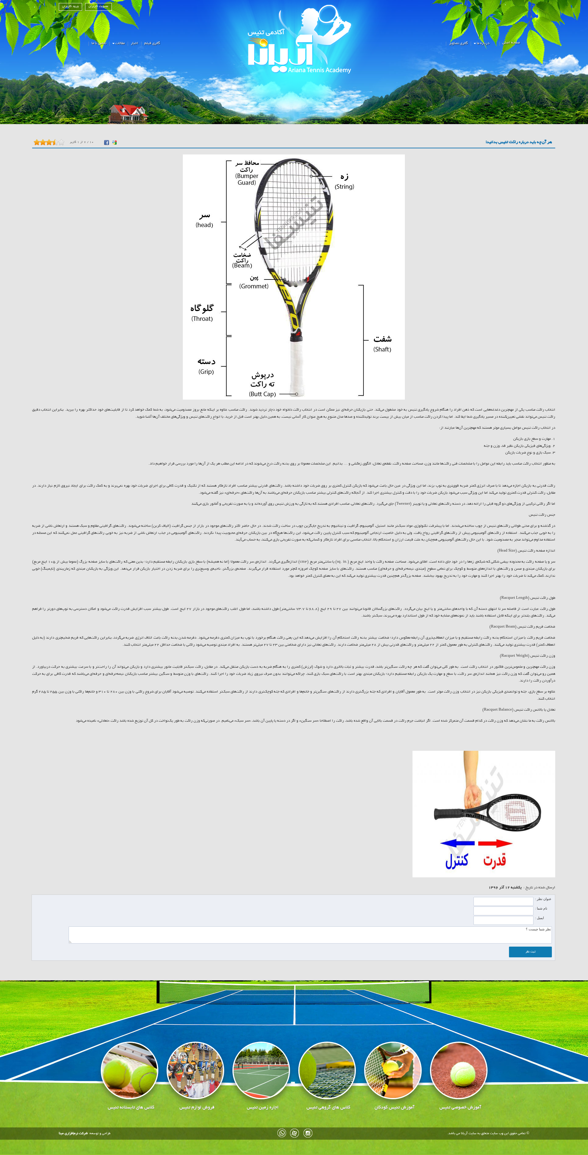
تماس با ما (99, 43)
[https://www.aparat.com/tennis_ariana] (295, 1133)
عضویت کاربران (98, 6)
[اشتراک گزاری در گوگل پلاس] (114, 142)
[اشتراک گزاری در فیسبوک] (106, 142)
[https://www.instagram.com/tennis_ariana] (308, 1133)
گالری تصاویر (458, 43)
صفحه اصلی (511, 43)
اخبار (134, 43)
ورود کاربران (70, 6)
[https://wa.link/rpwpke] (282, 1133)
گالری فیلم (152, 43)
